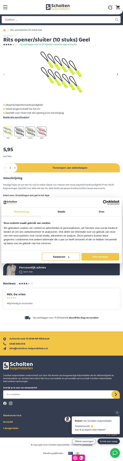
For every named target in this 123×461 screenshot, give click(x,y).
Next (117, 73)
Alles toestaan (100, 256)
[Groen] (30, 131)
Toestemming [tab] (21, 211)
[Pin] (70, 453)
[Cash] (77, 453)
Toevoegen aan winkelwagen (69, 167)
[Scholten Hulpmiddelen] (58, 7)
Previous (4, 73)
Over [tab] (101, 211)
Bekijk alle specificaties (16, 117)
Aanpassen (59, 256)
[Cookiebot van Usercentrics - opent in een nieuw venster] (105, 202)
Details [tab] (62, 211)
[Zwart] (19, 131)
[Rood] (41, 131)
